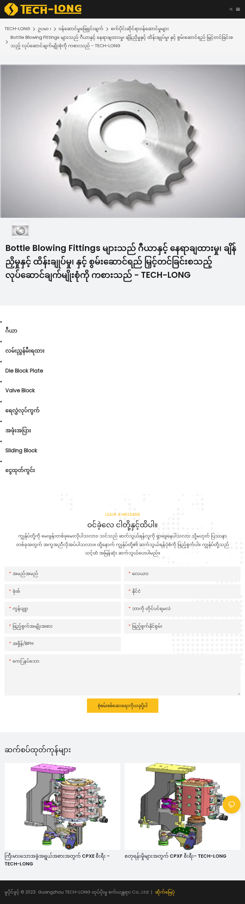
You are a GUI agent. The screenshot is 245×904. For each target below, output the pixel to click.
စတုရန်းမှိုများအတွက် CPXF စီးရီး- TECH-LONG (175, 856)
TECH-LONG (17, 28)
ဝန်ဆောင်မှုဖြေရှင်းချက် (81, 28)
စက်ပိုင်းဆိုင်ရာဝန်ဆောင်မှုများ (140, 28)
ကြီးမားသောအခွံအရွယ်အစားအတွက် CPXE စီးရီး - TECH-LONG (57, 860)
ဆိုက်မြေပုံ (165, 892)
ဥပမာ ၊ (44, 28)
